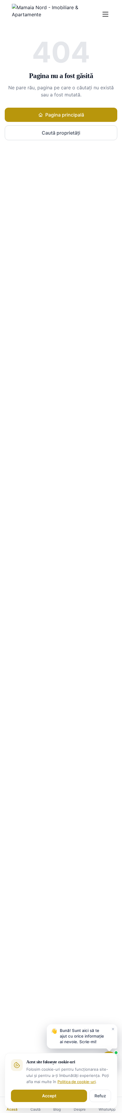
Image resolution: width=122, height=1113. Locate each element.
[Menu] (105, 14)
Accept (49, 1095)
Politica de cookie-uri (76, 1081)
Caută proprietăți (61, 133)
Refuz (100, 1095)
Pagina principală (64, 115)
